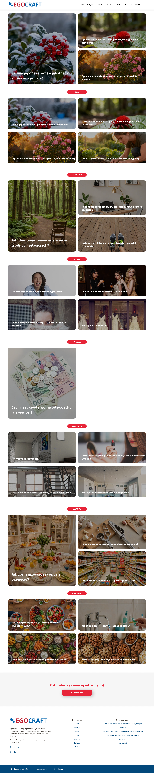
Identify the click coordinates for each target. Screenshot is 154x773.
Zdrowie (128, 4)
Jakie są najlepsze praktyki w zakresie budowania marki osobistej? (112, 208)
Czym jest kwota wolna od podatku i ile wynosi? (41, 410)
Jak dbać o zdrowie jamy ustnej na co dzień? (106, 625)
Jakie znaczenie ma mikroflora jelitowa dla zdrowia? (39, 659)
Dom (82, 4)
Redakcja (14, 747)
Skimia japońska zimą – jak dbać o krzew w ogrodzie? (40, 76)
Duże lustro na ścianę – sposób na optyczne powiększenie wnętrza (113, 457)
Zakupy (118, 4)
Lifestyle (140, 4)
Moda (109, 4)
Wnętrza (91, 4)
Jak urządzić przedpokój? (25, 458)
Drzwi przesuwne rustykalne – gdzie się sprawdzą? (123, 731)
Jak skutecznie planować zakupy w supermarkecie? (110, 580)
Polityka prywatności (19, 769)
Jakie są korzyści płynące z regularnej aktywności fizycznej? (109, 245)
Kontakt (14, 752)
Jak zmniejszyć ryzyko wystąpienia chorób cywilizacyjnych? (34, 624)
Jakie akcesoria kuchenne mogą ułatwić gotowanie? (110, 544)
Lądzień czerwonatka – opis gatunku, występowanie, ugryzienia (110, 41)
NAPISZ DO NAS (77, 693)
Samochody (123, 743)
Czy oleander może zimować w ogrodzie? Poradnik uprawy (109, 78)
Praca (101, 4)
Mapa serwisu (41, 769)
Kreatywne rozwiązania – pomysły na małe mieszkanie (41, 492)
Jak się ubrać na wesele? (95, 325)
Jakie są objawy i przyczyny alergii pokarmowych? (109, 659)
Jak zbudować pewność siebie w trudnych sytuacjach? (39, 243)
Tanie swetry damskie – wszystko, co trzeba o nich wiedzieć (39, 324)
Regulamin (58, 769)
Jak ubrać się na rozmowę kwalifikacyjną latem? (37, 291)
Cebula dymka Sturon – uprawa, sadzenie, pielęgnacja (111, 158)
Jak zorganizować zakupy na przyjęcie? (35, 577)
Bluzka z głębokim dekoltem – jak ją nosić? (105, 291)
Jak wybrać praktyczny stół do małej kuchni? (106, 492)
